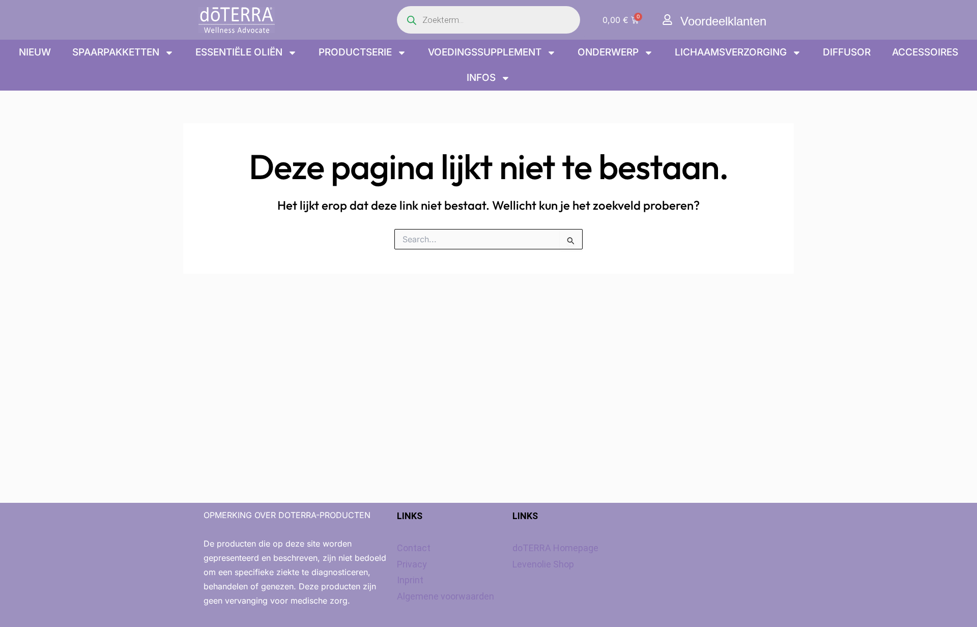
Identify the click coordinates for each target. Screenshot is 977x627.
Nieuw (35, 52)
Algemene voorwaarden (445, 596)
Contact (413, 548)
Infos (481, 77)
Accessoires (925, 52)
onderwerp (608, 52)
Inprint (410, 580)
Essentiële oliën (238, 52)
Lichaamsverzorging (731, 52)
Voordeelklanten (723, 21)
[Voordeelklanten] (667, 19)
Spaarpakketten (115, 52)
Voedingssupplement (484, 52)
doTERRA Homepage (555, 548)
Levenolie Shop (543, 564)
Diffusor (847, 52)
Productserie (355, 52)
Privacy (412, 564)
